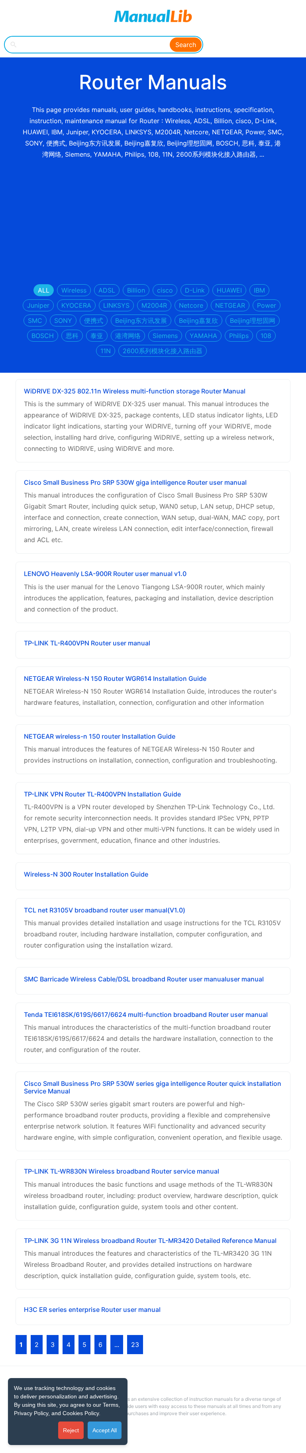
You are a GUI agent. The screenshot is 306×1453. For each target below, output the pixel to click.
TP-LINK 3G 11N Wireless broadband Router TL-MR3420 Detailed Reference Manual (150, 1241)
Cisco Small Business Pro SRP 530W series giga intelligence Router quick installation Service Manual (152, 1087)
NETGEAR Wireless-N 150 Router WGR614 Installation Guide (115, 678)
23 (135, 1345)
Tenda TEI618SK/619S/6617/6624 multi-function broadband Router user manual (146, 1014)
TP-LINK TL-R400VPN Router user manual (87, 643)
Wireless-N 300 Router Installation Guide (86, 874)
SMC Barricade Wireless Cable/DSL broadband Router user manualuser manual (144, 979)
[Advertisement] (153, 222)
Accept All (104, 1430)
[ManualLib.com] (153, 16)
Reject (71, 1430)
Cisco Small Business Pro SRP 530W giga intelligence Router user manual (135, 482)
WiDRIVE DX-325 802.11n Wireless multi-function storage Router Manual (134, 391)
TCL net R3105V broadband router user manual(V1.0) (104, 910)
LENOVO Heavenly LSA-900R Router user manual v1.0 (105, 574)
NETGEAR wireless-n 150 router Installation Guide (99, 736)
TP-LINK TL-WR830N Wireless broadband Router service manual (121, 1171)
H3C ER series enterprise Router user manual (92, 1309)
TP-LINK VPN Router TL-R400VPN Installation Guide (102, 794)
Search (185, 45)
